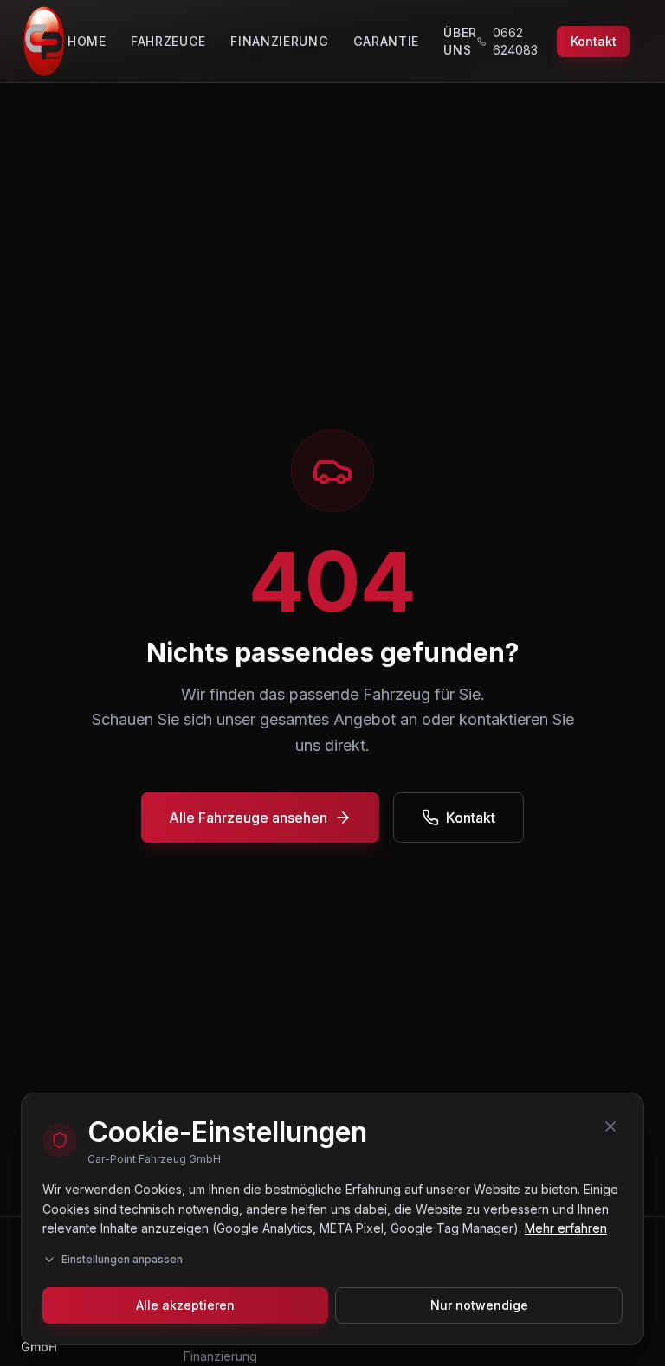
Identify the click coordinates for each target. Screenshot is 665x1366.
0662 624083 (515, 41)
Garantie (386, 41)
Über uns (460, 41)
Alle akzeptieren (185, 1305)
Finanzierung (279, 41)
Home (87, 41)
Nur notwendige (479, 1305)
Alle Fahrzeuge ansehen (248, 817)
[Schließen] (610, 1126)
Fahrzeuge (168, 41)
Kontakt (594, 41)
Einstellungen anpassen (122, 1259)
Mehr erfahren (566, 1228)
